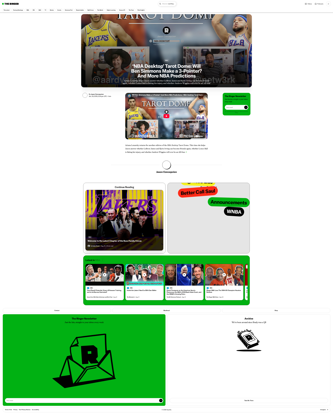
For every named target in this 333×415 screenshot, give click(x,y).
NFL (34, 10)
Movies (52, 10)
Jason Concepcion (97, 94)
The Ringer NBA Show (212, 297)
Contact (56, 310)
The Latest (7, 10)
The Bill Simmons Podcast (174, 297)
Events (59, 10)
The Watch (100, 10)
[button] (167, 3)
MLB (40, 10)
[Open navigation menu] (328, 3)
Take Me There (248, 400)
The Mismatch (131, 297)
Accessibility (35, 409)
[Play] (104, 274)
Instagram (323, 409)
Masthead (166, 310)
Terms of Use (8, 409)
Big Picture (90, 10)
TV (45, 10)
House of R (122, 10)
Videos (310, 4)
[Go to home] (10, 4)
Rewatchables (80, 10)
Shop (276, 310)
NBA (28, 10)
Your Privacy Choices (24, 409)
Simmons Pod (68, 10)
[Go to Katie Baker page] (89, 246)
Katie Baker (96, 246)
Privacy (15, 409)
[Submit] (246, 107)
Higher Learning (111, 10)
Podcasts (320, 4)
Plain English (141, 10)
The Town (131, 10)
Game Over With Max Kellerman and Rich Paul (99, 297)
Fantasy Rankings (18, 10)
